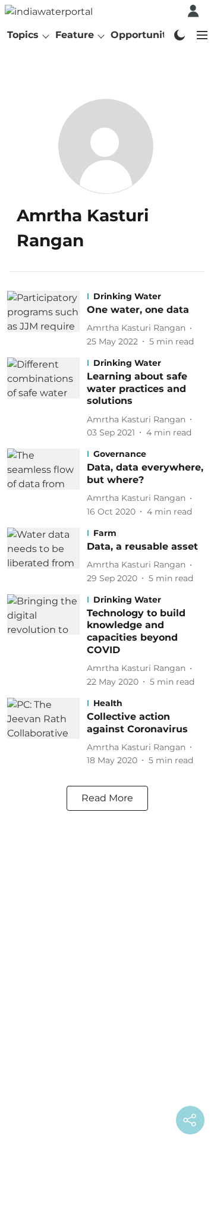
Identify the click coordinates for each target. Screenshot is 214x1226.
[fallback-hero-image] (47, 319)
